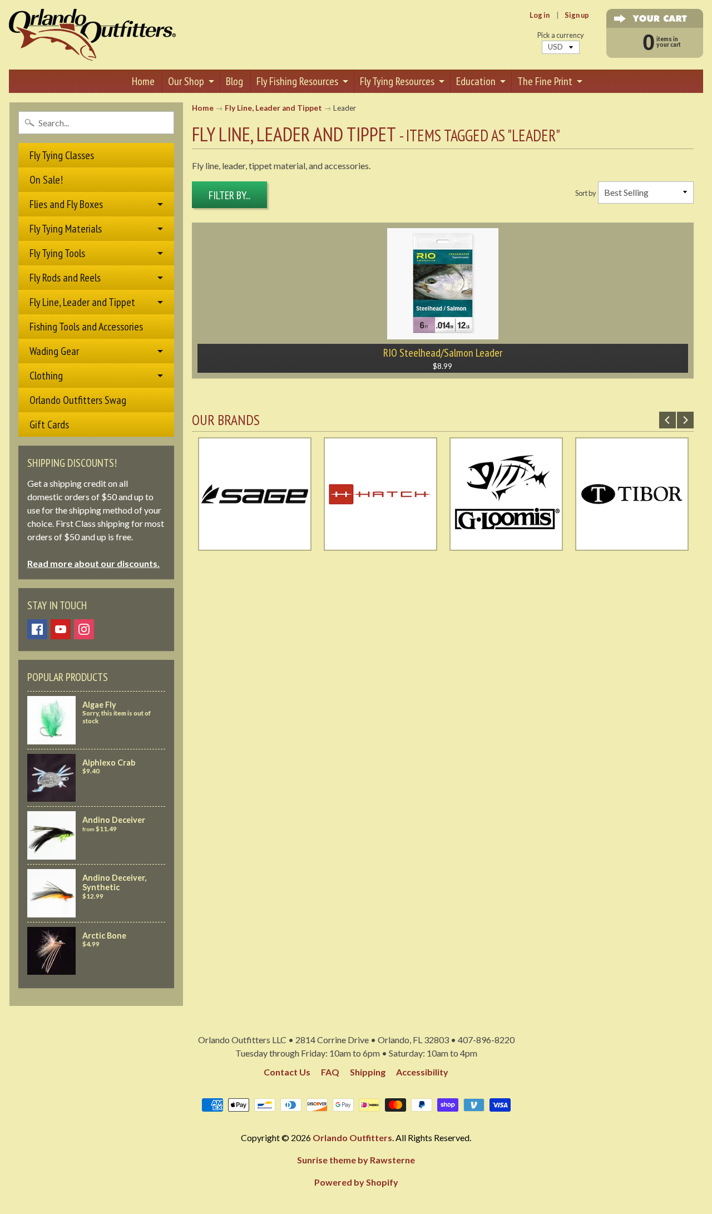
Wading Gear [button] (54, 351)
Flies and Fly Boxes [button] (66, 204)
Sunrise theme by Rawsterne (356, 1159)
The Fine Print (544, 81)
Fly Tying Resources (397, 81)
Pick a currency (560, 35)
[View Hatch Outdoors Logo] (380, 544)
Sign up (577, 15)
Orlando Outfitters (352, 1137)
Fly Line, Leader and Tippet (273, 107)
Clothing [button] (46, 375)
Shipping (367, 1072)
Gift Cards (49, 424)
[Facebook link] (37, 629)
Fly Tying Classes (61, 155)
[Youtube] (61, 629)
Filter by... (229, 195)
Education (476, 81)
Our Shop (186, 81)
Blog (234, 81)
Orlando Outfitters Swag (77, 400)
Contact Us (287, 1072)
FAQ (330, 1072)
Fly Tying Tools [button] (57, 253)
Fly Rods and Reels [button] (65, 277)
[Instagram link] (84, 629)
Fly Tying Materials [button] (65, 228)
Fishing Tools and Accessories (86, 326)
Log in (540, 15)
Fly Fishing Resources (297, 81)
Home (143, 81)
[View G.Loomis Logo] (506, 544)
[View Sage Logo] (255, 544)
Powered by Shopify (356, 1182)
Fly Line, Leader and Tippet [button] (82, 302)
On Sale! (46, 179)
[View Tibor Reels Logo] (632, 544)
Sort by (585, 193)
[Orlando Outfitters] (92, 35)
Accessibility (422, 1072)
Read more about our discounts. (93, 563)
